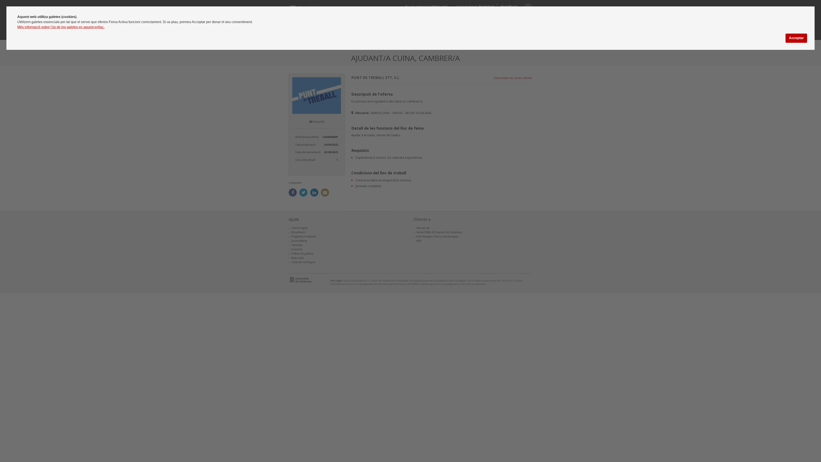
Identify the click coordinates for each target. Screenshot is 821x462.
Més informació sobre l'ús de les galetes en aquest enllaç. (61, 27)
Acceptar (796, 38)
